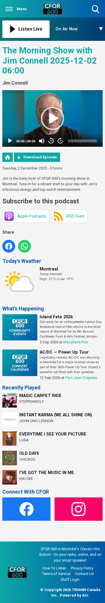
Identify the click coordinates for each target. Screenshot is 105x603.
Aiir (85, 595)
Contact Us (84, 573)
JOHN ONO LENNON (36, 421)
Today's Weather (21, 261)
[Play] (10, 141)
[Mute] (42, 141)
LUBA (24, 440)
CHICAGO (27, 459)
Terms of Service (56, 573)
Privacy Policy (82, 568)
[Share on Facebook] (8, 246)
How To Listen (54, 568)
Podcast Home (7, 157)
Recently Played (21, 388)
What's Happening (23, 309)
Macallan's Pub (75, 342)
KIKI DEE (26, 478)
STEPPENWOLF (31, 401)
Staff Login (70, 579)
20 (51, 140)
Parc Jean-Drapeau (81, 377)
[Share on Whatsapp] (24, 246)
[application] (52, 118)
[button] (52, 118)
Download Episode (40, 157)
